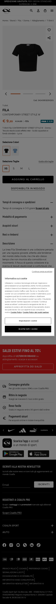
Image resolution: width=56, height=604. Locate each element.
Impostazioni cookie (28, 321)
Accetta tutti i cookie (28, 329)
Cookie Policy (16, 312)
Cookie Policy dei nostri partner (36, 312)
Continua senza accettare (42, 271)
